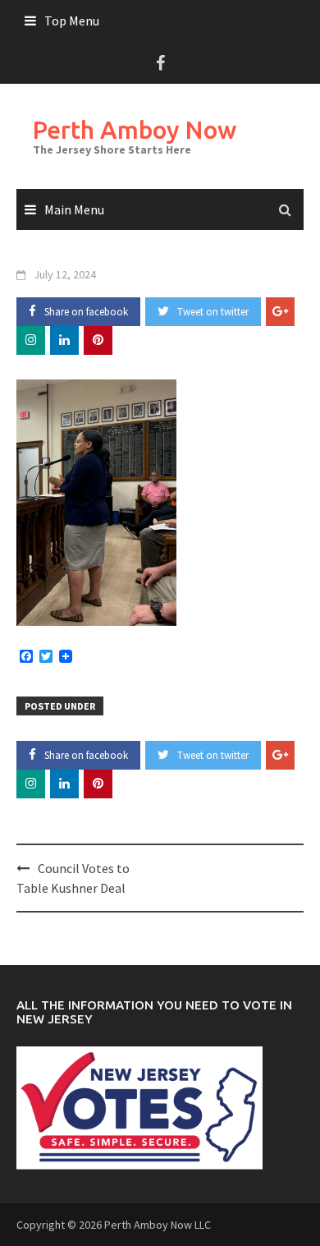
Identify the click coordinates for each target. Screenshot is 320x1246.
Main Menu (74, 209)
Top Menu (71, 20)
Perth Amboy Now (134, 130)
